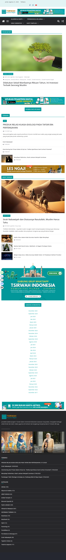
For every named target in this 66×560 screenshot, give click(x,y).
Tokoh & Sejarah (6, 544)
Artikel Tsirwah (5, 498)
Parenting (4, 526)
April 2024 (33, 353)
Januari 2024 (33, 361)
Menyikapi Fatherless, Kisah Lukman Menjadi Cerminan (30, 157)
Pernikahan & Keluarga (35, 19)
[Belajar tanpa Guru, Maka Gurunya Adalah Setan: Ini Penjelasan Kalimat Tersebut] (7, 256)
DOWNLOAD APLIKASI (33, 109)
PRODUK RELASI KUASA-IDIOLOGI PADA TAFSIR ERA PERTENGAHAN (28, 126)
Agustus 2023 (33, 375)
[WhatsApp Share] (2, 272)
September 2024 (33, 339)
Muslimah (4, 519)
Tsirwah (29, 79)
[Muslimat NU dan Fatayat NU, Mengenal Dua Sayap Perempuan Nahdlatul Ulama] (16, 442)
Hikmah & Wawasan (8, 74)
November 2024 (33, 333)
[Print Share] (2, 287)
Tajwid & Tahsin (6, 541)
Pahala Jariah (23, 79)
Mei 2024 (33, 350)
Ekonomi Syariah (6, 501)
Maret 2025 (33, 322)
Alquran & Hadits (17, 19)
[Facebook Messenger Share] (2, 283)
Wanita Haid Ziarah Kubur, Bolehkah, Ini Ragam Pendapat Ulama (32, 246)
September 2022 (33, 390)
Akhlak (3, 487)
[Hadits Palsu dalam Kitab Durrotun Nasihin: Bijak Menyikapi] (7, 238)
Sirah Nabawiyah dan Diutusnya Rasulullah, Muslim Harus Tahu (31, 221)
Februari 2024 (33, 359)
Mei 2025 (33, 319)
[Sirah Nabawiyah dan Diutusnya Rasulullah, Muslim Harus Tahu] (33, 196)
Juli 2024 (33, 344)
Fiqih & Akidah (5, 505)
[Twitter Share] (2, 280)
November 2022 (33, 387)
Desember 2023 (33, 364)
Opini (5, 121)
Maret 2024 (33, 356)
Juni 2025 (33, 316)
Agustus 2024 (33, 342)
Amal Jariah (7, 79)
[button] (23, 19)
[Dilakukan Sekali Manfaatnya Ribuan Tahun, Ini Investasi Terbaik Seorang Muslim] (31, 53)
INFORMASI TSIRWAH (7, 512)
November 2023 (33, 367)
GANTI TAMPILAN (32, 23)
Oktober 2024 (33, 336)
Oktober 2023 (33, 370)
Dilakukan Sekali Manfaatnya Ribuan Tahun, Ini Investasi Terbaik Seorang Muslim (30, 84)
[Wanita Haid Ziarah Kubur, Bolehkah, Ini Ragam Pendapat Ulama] (7, 247)
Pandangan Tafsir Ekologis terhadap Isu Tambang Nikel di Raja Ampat (21, 477)
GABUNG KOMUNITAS (33, 305)
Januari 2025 (33, 328)
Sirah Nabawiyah (16, 23)
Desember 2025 (33, 311)
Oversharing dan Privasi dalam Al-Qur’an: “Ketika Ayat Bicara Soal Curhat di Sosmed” (27, 149)
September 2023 (33, 373)
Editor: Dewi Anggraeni (17, 77)
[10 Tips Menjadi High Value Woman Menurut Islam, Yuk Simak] (49, 442)
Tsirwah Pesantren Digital (48, 79)
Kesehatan (4, 516)
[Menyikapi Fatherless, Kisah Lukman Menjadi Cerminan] (7, 158)
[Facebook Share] (2, 276)
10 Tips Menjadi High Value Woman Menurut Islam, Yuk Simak (46, 449)
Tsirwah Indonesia (36, 79)
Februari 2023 (33, 384)
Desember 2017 (33, 392)
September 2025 (33, 313)
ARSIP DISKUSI (7, 215)
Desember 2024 (33, 330)
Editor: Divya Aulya (16, 226)
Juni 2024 (33, 347)
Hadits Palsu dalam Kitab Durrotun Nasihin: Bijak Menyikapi (31, 237)
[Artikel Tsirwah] (3, 21)
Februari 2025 (33, 325)
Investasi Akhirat (15, 79)
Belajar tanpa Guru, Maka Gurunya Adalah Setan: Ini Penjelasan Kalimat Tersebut (37, 255)
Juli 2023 (33, 378)
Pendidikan (4, 530)
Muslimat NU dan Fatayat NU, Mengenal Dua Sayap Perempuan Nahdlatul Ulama (16, 448)
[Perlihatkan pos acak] (62, 21)
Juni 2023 (33, 381)
